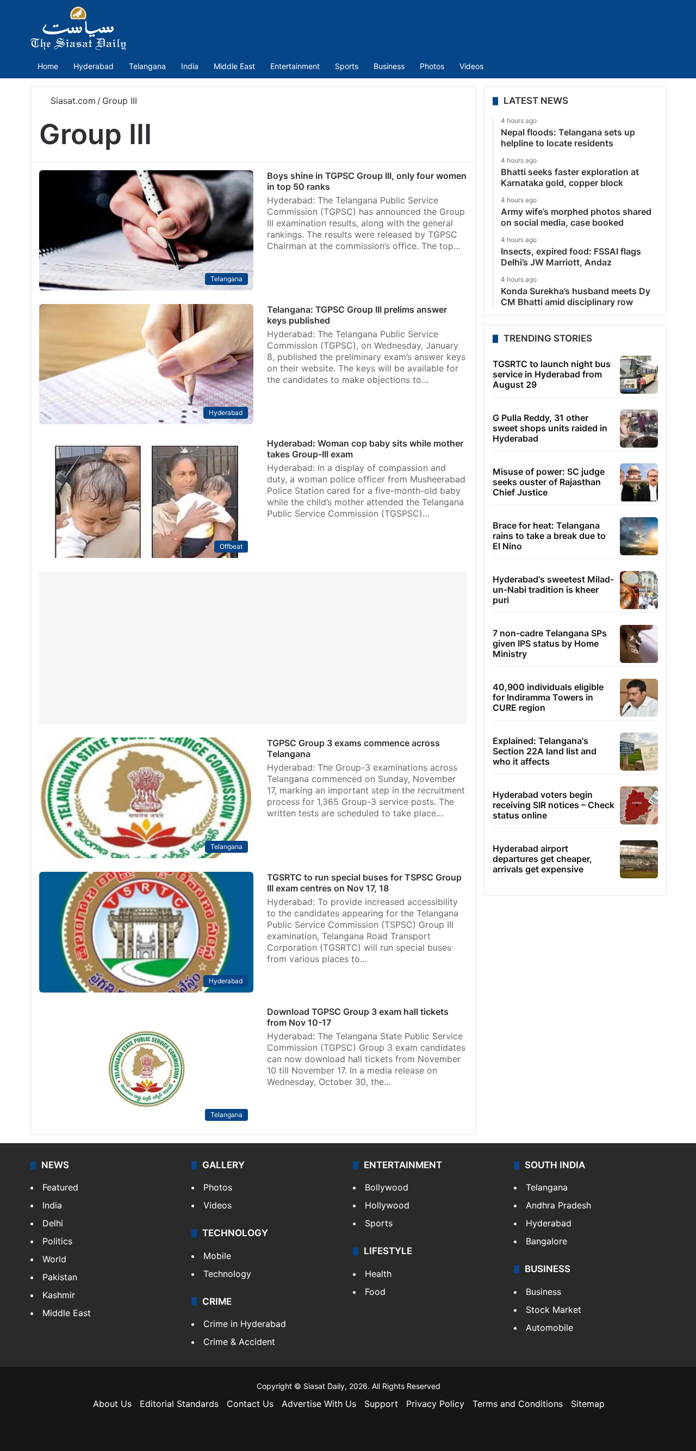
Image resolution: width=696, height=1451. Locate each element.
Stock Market (553, 1309)
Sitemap (588, 1403)
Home (48, 66)
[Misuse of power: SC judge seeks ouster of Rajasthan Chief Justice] (639, 482)
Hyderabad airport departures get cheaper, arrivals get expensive (542, 859)
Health (378, 1273)
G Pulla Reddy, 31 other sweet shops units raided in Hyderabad (550, 428)
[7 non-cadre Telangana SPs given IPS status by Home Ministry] (639, 644)
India (189, 66)
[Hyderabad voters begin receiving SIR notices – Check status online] (639, 805)
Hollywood (387, 1205)
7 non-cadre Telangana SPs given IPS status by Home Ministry (550, 643)
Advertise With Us (319, 1403)
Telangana (147, 66)
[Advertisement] (253, 648)
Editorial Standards (179, 1403)
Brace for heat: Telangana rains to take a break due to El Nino (549, 535)
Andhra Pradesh (558, 1205)
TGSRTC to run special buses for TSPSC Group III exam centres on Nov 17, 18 (364, 883)
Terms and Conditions (518, 1403)
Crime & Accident (239, 1341)
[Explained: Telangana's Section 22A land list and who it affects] (639, 752)
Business (389, 66)
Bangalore (546, 1241)
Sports (346, 66)
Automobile (549, 1327)
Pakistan (59, 1277)
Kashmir (58, 1294)
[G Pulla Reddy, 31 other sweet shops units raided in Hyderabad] (639, 429)
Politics (57, 1241)
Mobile (217, 1255)
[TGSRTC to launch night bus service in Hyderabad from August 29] (639, 375)
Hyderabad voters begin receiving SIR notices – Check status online (553, 805)
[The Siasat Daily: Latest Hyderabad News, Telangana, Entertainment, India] (78, 28)
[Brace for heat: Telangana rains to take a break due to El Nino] (639, 536)
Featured (60, 1187)
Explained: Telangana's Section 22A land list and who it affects (544, 751)
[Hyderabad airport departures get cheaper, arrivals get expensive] (639, 859)
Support (381, 1403)
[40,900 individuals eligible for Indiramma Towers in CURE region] (639, 698)
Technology (227, 1273)
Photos (432, 66)
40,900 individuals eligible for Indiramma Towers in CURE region (548, 697)
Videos (471, 66)
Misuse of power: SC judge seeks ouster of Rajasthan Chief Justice (549, 482)
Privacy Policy (435, 1403)
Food (375, 1291)
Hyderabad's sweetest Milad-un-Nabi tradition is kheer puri (553, 589)
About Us (112, 1403)
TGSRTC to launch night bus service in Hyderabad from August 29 (552, 374)
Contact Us (250, 1403)
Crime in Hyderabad (244, 1323)
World (54, 1259)
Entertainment (295, 66)
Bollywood (386, 1187)
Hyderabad (93, 66)
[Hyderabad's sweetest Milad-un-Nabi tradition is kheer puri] (639, 590)
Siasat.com (72, 100)
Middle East (234, 66)
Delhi (52, 1223)
